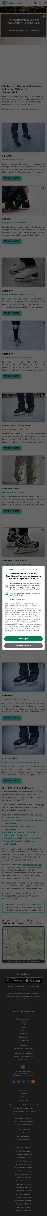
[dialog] (23, 608)
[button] (23, 599)
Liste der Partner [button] (34, 616)
